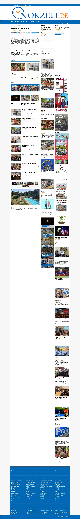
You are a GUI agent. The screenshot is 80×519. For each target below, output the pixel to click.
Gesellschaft (28, 491)
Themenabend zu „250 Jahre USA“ (29, 163)
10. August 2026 (24, 128)
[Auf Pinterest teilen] (20, 32)
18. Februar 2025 (43, 511)
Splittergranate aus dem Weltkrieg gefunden (25, 77)
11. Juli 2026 (13, 500)
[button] (1, 4)
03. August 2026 (14, 207)
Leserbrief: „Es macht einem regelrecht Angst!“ (46, 510)
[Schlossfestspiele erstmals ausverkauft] (14, 183)
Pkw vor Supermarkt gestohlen (15, 486)
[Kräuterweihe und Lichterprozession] (21, 183)
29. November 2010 (14, 30)
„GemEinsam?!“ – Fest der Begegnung (30, 154)
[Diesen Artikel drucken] (25, 32)
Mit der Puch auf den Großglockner (59, 300)
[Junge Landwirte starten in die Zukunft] (26, 88)
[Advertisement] (67, 42)
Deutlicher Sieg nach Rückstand (30, 480)
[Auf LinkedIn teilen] (17, 32)
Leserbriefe (37, 21)
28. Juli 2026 (24, 155)
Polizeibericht (13, 467)
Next (12, 87)
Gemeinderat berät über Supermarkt (45, 469)
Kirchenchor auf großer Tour (29, 512)
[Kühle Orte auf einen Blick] (35, 98)
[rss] (66, 23)
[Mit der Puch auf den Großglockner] (25, 183)
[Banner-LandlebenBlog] (61, 163)
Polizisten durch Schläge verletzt (45, 27)
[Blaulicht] (62, 412)
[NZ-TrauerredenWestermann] (61, 130)
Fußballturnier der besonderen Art (30, 488)
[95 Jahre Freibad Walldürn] (25, 197)
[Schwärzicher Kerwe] (61, 92)
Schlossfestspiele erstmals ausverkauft (61, 238)
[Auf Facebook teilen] (12, 32)
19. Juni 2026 (13, 513)
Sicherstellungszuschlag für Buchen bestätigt (46, 480)
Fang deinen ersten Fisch (58, 480)
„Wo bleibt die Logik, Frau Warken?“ (46, 151)
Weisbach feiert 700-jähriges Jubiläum (30, 172)
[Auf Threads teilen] (38, 32)
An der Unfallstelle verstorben (45, 34)
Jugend (56, 467)
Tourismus (13, 491)
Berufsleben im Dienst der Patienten (30, 127)
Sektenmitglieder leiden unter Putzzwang (45, 508)
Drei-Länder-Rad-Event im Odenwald (15, 497)
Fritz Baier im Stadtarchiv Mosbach (31, 72)
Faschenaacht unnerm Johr (58, 482)
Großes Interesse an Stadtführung (15, 510)
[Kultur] (62, 231)
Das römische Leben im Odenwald (60, 338)
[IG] (64, 23)
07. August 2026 (58, 359)
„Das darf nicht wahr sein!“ (43, 512)
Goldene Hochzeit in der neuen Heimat (30, 136)
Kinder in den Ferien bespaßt (58, 484)
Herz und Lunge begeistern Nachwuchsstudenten (45, 54)
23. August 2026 (14, 74)
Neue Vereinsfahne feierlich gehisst (30, 478)
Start (12, 21)
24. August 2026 (43, 28)
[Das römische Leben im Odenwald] (32, 183)
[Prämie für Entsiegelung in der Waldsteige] (25, 98)
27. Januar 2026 (43, 192)
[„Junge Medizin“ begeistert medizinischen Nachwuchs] (35, 88)
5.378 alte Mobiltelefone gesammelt (46, 265)
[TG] (67, 23)
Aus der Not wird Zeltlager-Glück (59, 478)
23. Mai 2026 (42, 496)
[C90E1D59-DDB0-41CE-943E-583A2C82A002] (62, 138)
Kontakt (20, 5)
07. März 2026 (43, 172)
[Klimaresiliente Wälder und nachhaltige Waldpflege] (47, 253)
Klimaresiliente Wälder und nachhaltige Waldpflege (46, 255)
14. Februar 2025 (43, 513)
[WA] (69, 23)
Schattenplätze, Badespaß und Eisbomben (16, 508)
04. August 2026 (44, 246)
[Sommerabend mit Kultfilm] (29, 183)
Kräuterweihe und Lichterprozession (59, 279)
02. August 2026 (44, 256)
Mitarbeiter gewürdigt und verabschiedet (28, 146)
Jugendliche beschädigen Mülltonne (15, 484)
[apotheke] (61, 214)
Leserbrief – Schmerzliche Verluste (46, 131)
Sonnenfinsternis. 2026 (15, 103)
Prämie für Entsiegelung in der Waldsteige (25, 103)
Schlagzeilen (17, 21)
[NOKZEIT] (40, 19)
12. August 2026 (43, 133)
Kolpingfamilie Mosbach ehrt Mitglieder (31, 510)
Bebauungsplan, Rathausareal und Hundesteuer (46, 478)
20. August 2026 (58, 260)
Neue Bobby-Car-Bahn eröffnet (15, 512)
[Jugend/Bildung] (62, 451)
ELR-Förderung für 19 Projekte (44, 484)
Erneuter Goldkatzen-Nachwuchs (15, 495)
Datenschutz (29, 5)
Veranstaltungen (24, 21)
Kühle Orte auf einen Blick (34, 103)
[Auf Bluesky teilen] (35, 32)
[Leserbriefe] (47, 125)
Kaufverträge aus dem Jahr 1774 (61, 258)
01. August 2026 (58, 399)
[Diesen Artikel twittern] (15, 32)
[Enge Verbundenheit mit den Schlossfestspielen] (36, 183)
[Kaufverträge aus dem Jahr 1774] (18, 183)
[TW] (61, 23)
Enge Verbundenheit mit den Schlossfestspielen (61, 358)
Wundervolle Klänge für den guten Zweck (61, 398)
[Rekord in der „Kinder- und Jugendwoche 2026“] (18, 67)
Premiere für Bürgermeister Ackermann (45, 488)
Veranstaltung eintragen (14, 5)
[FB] (59, 23)
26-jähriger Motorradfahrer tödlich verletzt (34, 77)
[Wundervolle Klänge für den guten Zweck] (27, 186)
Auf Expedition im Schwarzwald (45, 51)
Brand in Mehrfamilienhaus (14, 482)
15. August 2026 (58, 301)
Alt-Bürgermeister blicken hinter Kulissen (61, 378)
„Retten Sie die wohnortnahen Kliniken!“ (47, 191)
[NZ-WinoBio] (61, 224)
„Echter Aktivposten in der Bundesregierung (46, 486)
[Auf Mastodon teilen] (30, 32)
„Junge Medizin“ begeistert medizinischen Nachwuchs (62, 488)
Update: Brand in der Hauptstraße (14, 77)
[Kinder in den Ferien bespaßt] (18, 88)
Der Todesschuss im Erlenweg (47, 209)
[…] (32, 113)
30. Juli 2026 (13, 496)
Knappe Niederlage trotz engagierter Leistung (46, 41)
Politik (41, 467)
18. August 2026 (43, 472)
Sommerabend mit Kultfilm (61, 318)
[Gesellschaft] (16, 112)
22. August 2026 (24, 78)
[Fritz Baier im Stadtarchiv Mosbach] (33, 67)
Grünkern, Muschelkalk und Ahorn (15, 499)
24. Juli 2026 (13, 498)
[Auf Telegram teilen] (33, 32)
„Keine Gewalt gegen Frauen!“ (28, 118)
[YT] (62, 23)
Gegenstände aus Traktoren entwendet (16, 488)
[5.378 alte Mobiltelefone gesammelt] (47, 263)
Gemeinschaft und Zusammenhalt (30, 484)
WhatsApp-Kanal (21, 58)
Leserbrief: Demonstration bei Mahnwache (47, 171)
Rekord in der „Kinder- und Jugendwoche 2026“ (17, 72)
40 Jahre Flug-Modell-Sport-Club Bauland (31, 482)
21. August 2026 (24, 119)
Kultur (56, 491)
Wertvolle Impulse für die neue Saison (31, 486)
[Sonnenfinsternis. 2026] (15, 98)
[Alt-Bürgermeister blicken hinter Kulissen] (23, 186)
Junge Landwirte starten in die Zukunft (60, 486)
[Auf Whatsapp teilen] (28, 32)
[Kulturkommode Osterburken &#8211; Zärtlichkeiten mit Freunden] (61, 113)
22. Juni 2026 (13, 511)
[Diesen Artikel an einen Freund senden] (22, 32)
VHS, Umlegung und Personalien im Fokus (45, 482)
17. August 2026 (58, 280)
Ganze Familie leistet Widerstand (46, 29)
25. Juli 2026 (24, 164)
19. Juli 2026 (28, 511)
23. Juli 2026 (24, 173)
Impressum (24, 5)
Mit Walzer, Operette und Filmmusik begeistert (61, 512)
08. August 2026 (24, 137)
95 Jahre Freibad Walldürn (17, 206)
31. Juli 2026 (24, 147)
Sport (27, 467)
